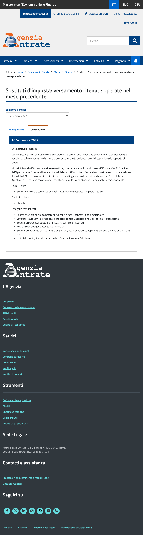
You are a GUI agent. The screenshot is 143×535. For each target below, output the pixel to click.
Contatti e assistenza (125, 13)
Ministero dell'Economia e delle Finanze (29, 4)
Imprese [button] (28, 61)
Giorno (68, 72)
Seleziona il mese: (16, 110)
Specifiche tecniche (13, 412)
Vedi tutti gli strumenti (15, 423)
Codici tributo (10, 418)
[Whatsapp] (40, 511)
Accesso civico (10, 319)
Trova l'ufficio (130, 23)
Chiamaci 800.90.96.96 (66, 13)
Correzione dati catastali (16, 351)
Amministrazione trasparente (19, 307)
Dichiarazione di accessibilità (76, 527)
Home (20, 72)
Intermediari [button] (76, 61)
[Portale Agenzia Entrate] (26, 40)
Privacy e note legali (44, 527)
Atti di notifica (10, 313)
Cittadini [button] (8, 61)
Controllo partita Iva (14, 357)
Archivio (22, 527)
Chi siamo (8, 301)
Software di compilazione (17, 400)
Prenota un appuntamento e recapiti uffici (26, 478)
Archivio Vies (10, 362)
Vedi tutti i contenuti (14, 325)
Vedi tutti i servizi (12, 374)
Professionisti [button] (51, 61)
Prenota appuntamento (35, 13)
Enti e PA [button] (99, 61)
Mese (57, 72)
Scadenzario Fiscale (38, 72)
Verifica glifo (9, 368)
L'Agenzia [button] (121, 61)
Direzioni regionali (12, 483)
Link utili (7, 527)
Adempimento (16, 129)
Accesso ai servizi (98, 13)
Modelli (7, 406)
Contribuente (38, 129)
